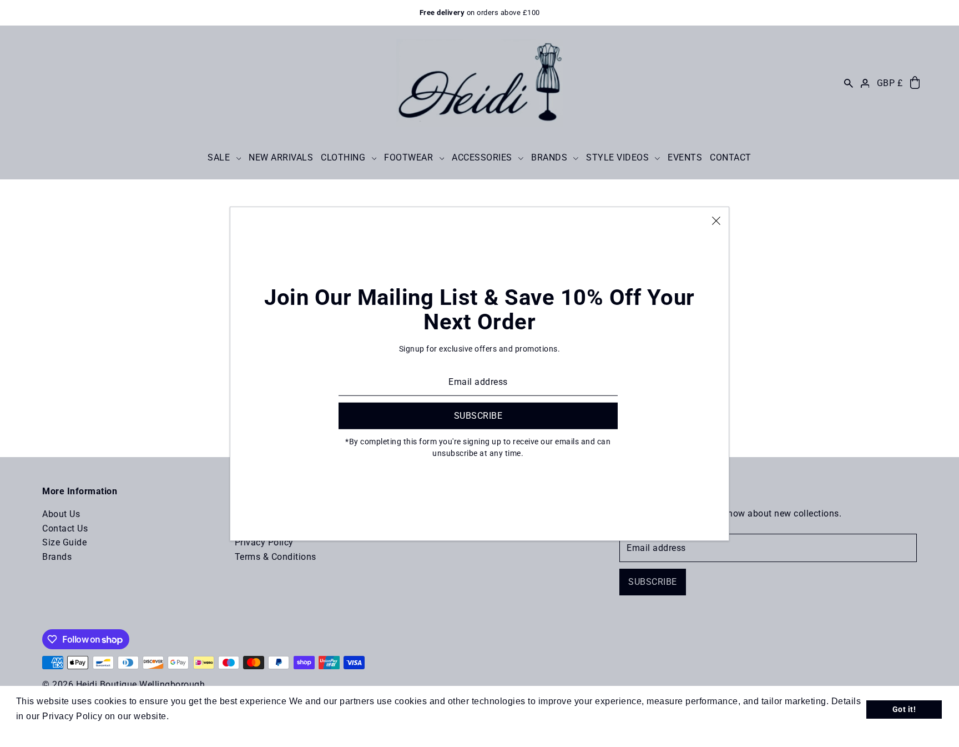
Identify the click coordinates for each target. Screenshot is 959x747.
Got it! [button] (904, 709)
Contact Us (65, 528)
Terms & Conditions (275, 557)
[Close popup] (716, 220)
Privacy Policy (264, 542)
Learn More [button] (196, 716)
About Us (61, 514)
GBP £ (890, 83)
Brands (57, 557)
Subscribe (652, 581)
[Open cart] (914, 83)
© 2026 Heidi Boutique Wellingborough (123, 684)
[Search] (848, 83)
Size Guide (64, 542)
